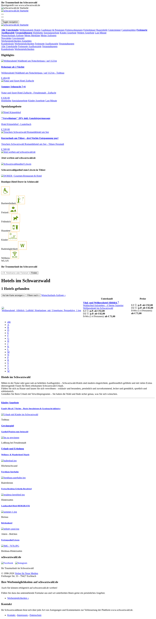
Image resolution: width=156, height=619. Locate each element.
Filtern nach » (33, 295)
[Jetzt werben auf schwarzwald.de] (18, 152)
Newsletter (6, 38)
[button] (2, 14)
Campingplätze (128, 30)
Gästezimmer (114, 30)
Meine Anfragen (48, 35)
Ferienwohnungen (74, 30)
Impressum (22, 615)
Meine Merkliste (32, 35)
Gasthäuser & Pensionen (53, 30)
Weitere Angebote (85, 32)
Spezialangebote (51, 32)
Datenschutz (35, 615)
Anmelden (26, 41)
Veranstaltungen (66, 43)
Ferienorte (40, 43)
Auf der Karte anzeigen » (13, 295)
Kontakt (11, 615)
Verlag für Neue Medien (26, 573)
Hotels (37, 30)
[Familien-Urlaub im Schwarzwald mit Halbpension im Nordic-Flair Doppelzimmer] (78, 414)
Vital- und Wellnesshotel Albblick (101, 302)
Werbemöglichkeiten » (18, 598)
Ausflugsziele (51, 43)
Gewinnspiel (18, 38)
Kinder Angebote (68, 32)
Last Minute (100, 32)
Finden (34, 273)
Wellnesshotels (26, 30)
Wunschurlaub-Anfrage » (53, 295)
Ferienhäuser (89, 30)
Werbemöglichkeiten (11, 41)
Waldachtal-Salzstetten (103, 306)
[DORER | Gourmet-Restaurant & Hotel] (21, 176)
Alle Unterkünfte (9, 46)
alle (9, 322)
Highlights (38, 32)
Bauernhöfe (102, 30)
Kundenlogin (7, 43)
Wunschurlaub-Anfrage (12, 35)
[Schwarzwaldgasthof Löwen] (16, 164)
